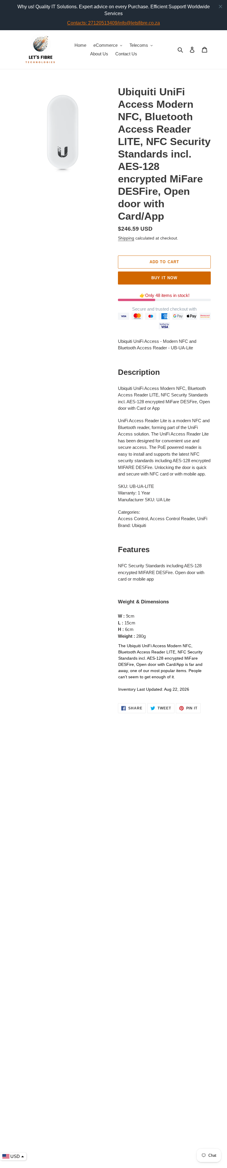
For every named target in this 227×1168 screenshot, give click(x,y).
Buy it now (164, 278)
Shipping (126, 238)
